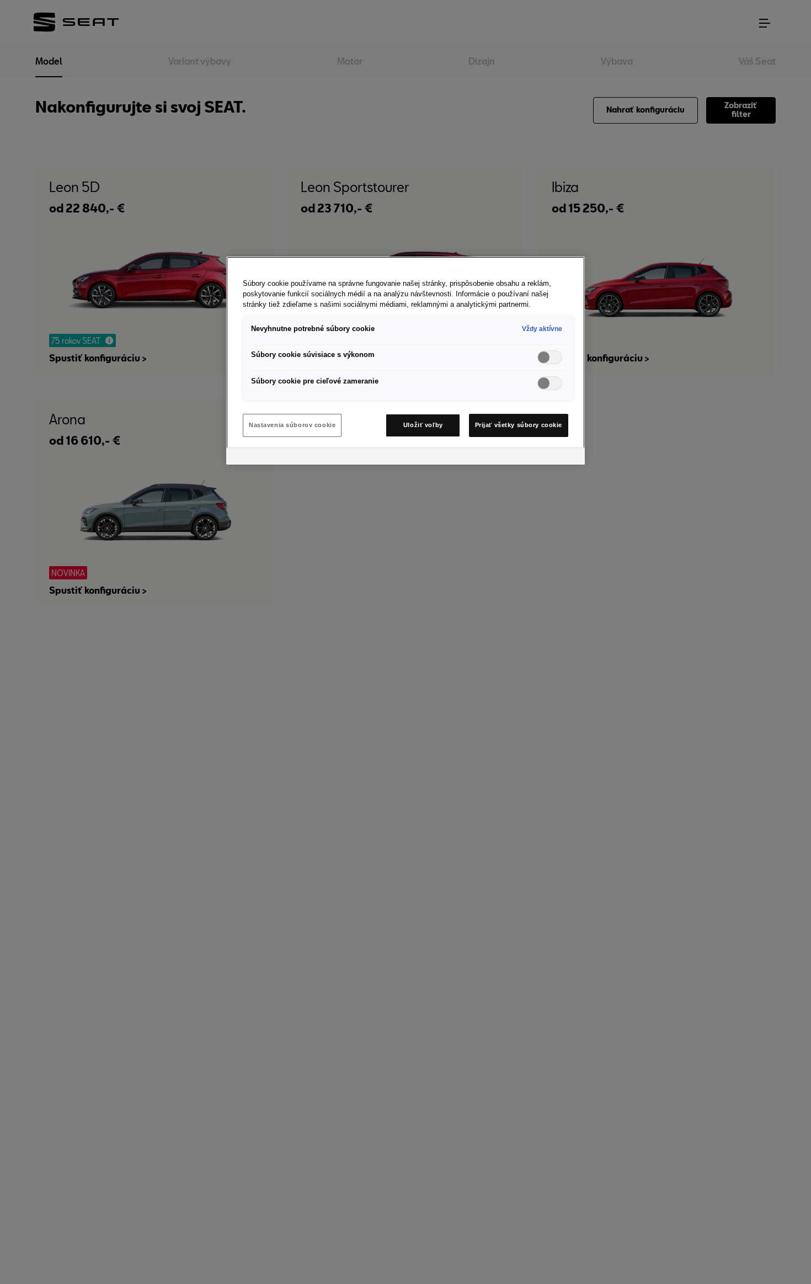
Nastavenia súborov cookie (292, 425)
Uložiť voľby (423, 425)
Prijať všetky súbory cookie (518, 425)
